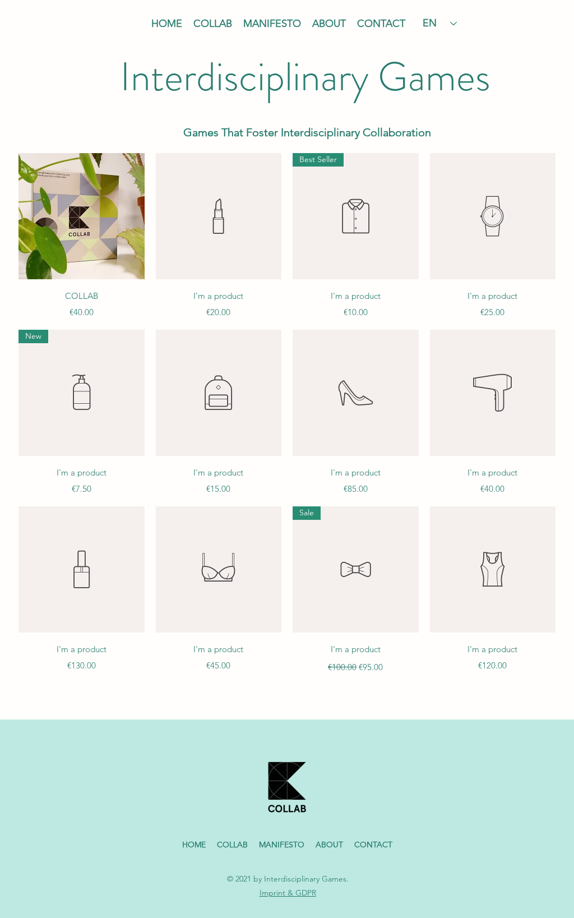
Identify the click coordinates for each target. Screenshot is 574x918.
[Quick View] (219, 393)
